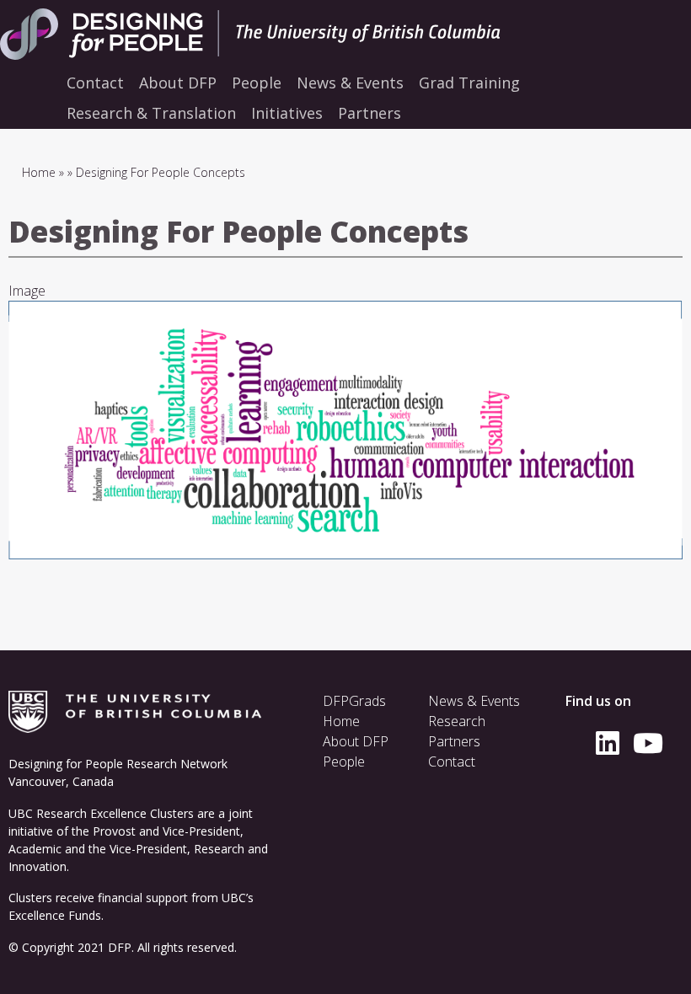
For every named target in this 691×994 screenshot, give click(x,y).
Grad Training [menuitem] (469, 82)
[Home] (286, 34)
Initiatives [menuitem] (287, 113)
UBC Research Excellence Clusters (101, 813)
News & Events (474, 701)
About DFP (355, 741)
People (344, 761)
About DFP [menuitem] (178, 82)
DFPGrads (354, 701)
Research (456, 721)
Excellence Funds (54, 915)
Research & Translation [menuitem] (151, 113)
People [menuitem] (256, 82)
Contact (451, 761)
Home (39, 172)
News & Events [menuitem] (350, 82)
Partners (454, 741)
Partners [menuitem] (369, 113)
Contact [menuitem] (95, 82)
